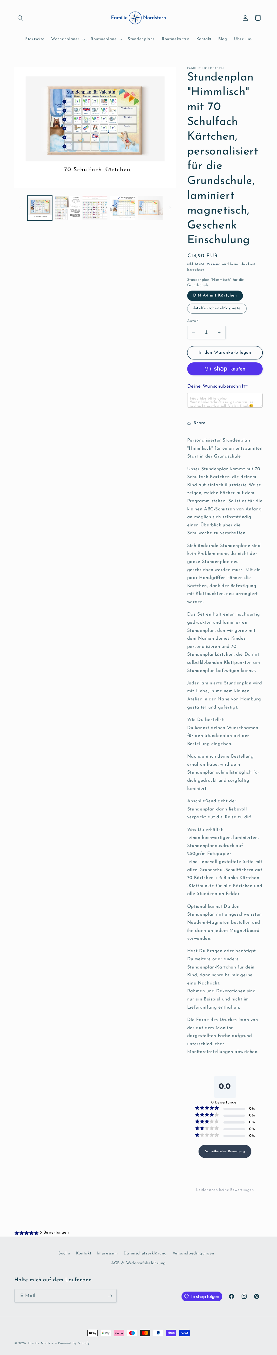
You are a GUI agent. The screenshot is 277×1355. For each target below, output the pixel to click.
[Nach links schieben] (20, 208)
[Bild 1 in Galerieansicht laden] (40, 208)
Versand (213, 264)
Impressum (107, 1253)
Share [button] (199, 423)
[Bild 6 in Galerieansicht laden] (150, 208)
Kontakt (83, 1253)
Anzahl (193, 321)
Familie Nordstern (42, 1343)
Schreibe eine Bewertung (225, 1151)
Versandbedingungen (193, 1253)
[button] (20, 18)
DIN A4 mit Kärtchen (215, 296)
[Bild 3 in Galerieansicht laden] (95, 208)
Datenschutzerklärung (145, 1253)
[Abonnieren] (110, 1295)
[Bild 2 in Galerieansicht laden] (67, 208)
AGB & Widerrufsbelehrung (138, 1263)
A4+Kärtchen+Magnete (217, 308)
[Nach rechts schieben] (170, 208)
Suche (64, 1253)
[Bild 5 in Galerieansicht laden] (122, 208)
